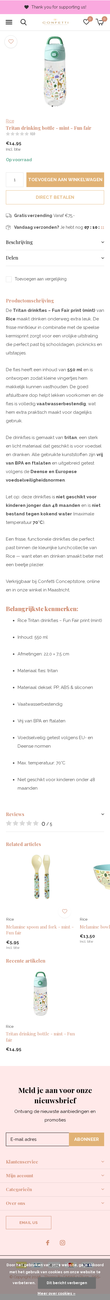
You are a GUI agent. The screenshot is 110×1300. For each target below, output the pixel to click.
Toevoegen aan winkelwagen (65, 179)
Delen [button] (12, 258)
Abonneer (86, 1139)
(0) (32, 134)
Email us (28, 1222)
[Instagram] (62, 1242)
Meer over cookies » (56, 1293)
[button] (9, 22)
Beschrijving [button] (19, 242)
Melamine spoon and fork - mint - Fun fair (40, 930)
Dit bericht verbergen (67, 1283)
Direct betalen (55, 197)
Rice (10, 121)
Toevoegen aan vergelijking (41, 279)
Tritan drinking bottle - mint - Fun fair (40, 1037)
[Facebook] (47, 1242)
